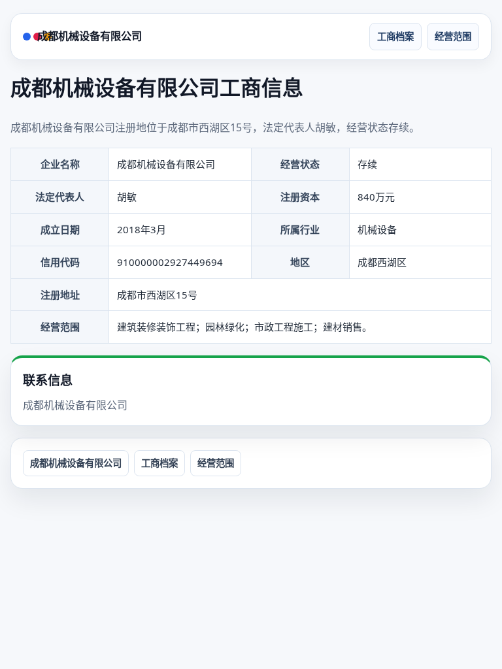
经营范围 (453, 36)
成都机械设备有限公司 (89, 36)
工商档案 (395, 36)
